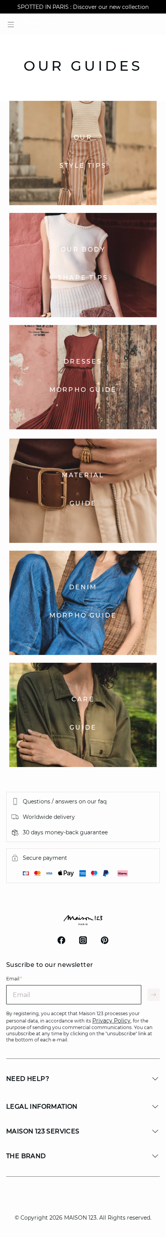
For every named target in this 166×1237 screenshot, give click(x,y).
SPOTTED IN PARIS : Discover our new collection (83, 6)
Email (14, 979)
